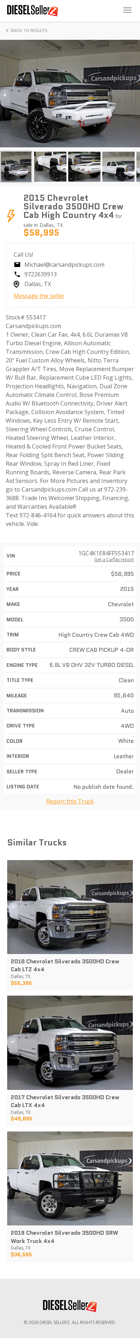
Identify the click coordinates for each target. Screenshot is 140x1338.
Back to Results (29, 30)
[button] (16, 167)
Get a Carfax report (114, 560)
